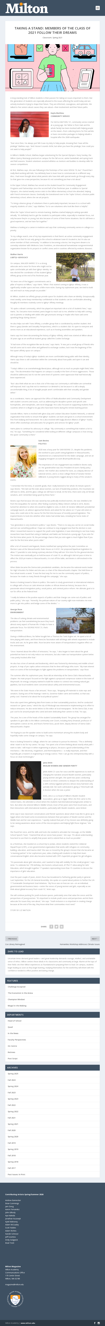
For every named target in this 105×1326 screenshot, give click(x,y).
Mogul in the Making (17, 1005)
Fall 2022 (11, 1105)
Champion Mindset (16, 999)
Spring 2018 (13, 1162)
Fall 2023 (11, 1092)
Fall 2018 (11, 1155)
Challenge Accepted (16, 987)
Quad (10, 1027)
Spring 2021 (57, 37)
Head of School (14, 1021)
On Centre (12, 1046)
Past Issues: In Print (16, 1174)
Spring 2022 (13, 1111)
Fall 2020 (11, 1130)
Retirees (11, 1052)
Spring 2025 (13, 1073)
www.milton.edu (28, 1323)
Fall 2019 (11, 1143)
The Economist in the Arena (20, 993)
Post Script (13, 1058)
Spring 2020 (13, 1136)
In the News (13, 1033)
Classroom (47, 37)
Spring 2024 (13, 1086)
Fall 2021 (11, 1118)
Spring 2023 (13, 1099)
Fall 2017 (11, 1168)
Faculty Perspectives (17, 1039)
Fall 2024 (11, 1080)
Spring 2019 (13, 1149)
